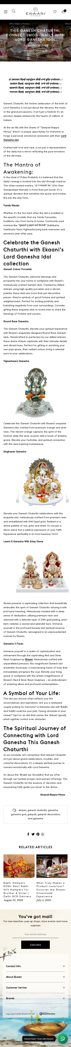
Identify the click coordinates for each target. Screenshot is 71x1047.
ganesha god (18, 814)
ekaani (22, 810)
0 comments (39, 50)
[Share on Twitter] (33, 834)
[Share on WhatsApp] (42, 834)
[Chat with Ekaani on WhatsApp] (63, 1039)
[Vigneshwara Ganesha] (35, 392)
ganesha (53, 810)
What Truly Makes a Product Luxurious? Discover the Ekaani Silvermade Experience (50, 889)
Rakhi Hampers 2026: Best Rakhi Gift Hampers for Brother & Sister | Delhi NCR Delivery (17, 889)
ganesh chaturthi (37, 810)
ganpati (31, 814)
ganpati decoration (49, 814)
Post (29, 50)
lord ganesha (35, 818)
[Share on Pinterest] (37, 834)
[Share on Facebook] (28, 834)
